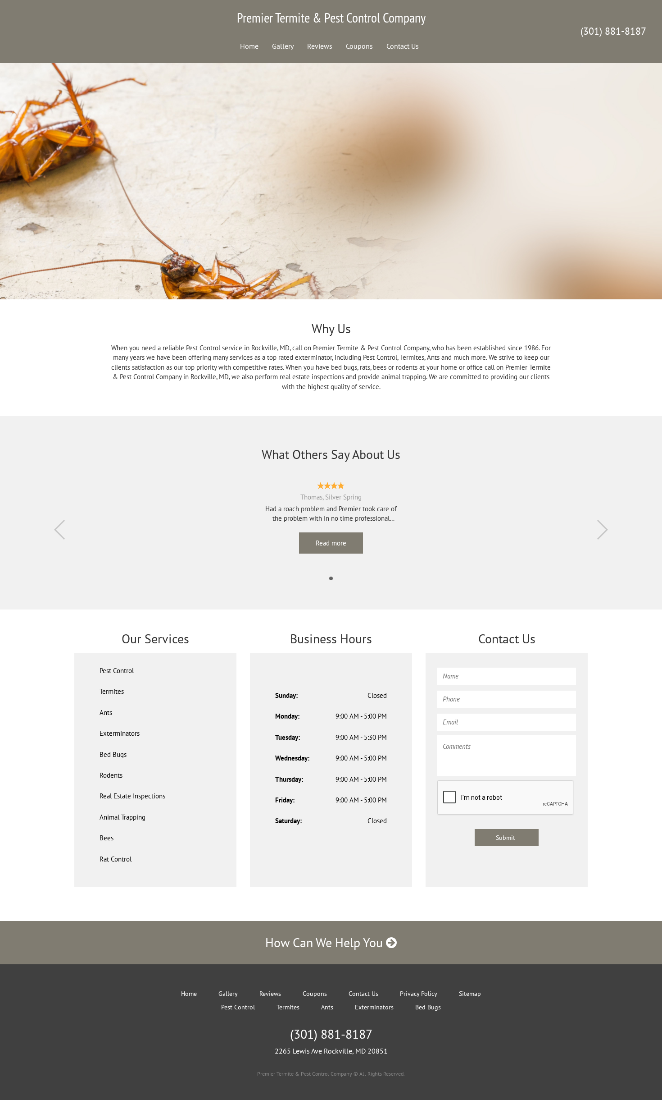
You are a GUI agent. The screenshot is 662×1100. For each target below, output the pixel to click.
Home (249, 45)
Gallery (283, 45)
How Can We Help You (325, 942)
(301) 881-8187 (613, 31)
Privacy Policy (418, 994)
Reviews (319, 45)
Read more (331, 543)
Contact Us (402, 45)
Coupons (359, 45)
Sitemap (470, 994)
